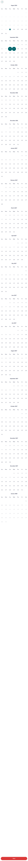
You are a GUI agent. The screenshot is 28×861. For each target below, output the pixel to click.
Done (14, 858)
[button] (26, 13)
